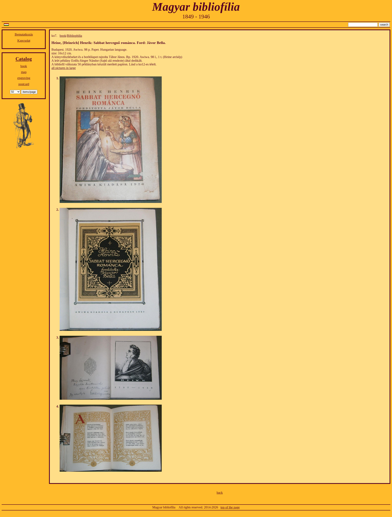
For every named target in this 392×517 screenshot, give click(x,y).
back (220, 492)
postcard (23, 84)
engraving (23, 78)
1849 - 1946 (196, 16)
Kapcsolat (23, 40)
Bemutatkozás (24, 34)
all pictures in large (63, 68)
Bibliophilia (74, 35)
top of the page (230, 507)
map (24, 72)
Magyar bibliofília (196, 6)
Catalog (24, 59)
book (23, 66)
